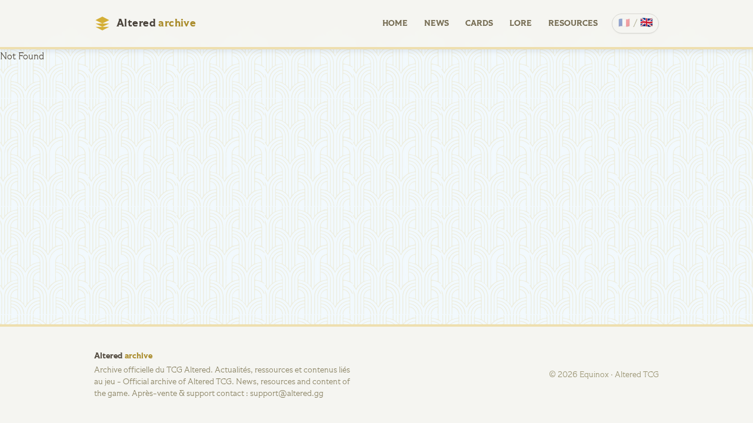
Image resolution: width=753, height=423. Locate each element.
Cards (479, 23)
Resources (573, 23)
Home (395, 23)
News (436, 23)
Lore (520, 23)
